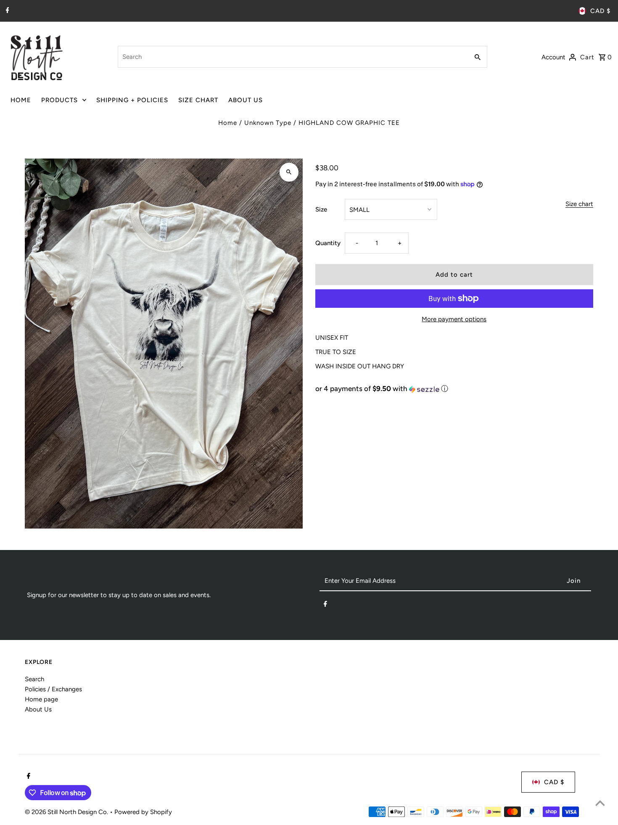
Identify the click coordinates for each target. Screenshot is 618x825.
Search (34, 679)
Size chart (579, 204)
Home (227, 123)
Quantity (328, 243)
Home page (41, 699)
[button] (454, 389)
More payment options (454, 319)
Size (321, 209)
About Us (38, 709)
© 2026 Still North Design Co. (67, 812)
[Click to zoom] (289, 172)
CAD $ (600, 11)
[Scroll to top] (600, 802)
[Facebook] (6, 11)
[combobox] (292, 56)
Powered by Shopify (143, 812)
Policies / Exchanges (53, 689)
